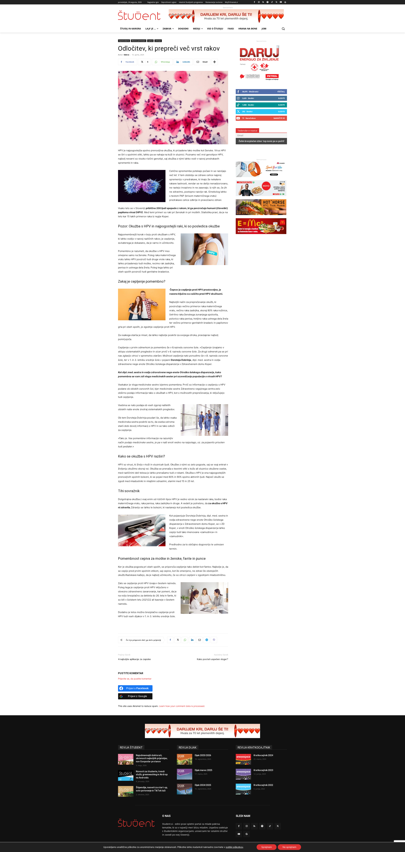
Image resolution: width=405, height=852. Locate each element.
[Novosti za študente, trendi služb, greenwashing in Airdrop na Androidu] (125, 775)
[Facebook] (254, 2)
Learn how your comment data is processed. (182, 706)
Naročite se (279, 118)
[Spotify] (267, 2)
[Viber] (214, 640)
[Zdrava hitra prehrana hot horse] (261, 216)
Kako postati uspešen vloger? (212, 659)
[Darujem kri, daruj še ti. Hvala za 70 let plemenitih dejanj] (228, 16)
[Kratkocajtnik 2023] (243, 774)
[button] (283, 28)
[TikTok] (272, 2)
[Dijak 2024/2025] (184, 789)
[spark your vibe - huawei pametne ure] (261, 178)
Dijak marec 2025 (203, 770)
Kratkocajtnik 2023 (263, 770)
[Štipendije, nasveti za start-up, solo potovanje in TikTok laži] (125, 791)
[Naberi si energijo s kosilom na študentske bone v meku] (261, 235)
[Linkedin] (192, 640)
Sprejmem (266, 847)
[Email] (199, 640)
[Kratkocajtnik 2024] (243, 759)
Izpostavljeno (124, 41)
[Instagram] (259, 2)
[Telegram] (206, 640)
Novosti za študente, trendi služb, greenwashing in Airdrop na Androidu (152, 774)
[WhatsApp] (185, 640)
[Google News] (285, 2)
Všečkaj (281, 91)
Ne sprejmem (289, 847)
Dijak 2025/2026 (203, 755)
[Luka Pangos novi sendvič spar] (261, 197)
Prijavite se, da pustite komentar (134, 678)
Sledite (281, 98)
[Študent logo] (143, 15)
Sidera (126, 54)
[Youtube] (281, 2)
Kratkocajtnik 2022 (263, 785)
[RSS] (263, 2)
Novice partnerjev (138, 41)
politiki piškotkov (234, 847)
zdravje (158, 41)
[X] (276, 2)
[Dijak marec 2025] (184, 774)
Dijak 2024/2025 (203, 785)
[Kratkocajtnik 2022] (243, 789)
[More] (214, 62)
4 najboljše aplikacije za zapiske (134, 659)
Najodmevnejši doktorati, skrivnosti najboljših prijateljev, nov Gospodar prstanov (151, 758)
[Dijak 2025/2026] (184, 759)
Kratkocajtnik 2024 (263, 755)
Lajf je (150, 41)
